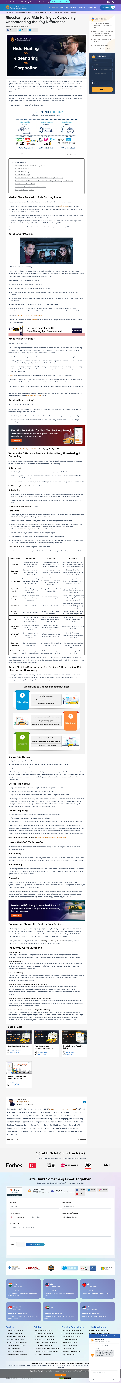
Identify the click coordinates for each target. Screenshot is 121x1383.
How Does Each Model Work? (25, 184)
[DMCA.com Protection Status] (65, 1378)
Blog (12, 12)
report (12, 375)
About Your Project (16, 1224)
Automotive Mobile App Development (30, 315)
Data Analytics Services (15, 1352)
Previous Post (12, 1140)
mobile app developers (33, 396)
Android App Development (16, 1336)
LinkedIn (34, 30)
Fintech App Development (71, 1336)
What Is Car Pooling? (22, 169)
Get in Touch (106, 7)
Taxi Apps (19, 12)
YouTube (81, 1194)
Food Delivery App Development (46, 1343)
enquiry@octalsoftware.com (17, 1291)
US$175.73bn (63, 206)
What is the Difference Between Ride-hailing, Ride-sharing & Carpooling (39, 178)
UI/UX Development (13, 1349)
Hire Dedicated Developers (100, 1330)
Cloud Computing (68, 1349)
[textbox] (96, 69)
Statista (34, 320)
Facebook (13, 30)
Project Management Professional (62, 1109)
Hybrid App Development (15, 1340)
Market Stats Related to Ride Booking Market (30, 166)
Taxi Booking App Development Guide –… (44, 1047)
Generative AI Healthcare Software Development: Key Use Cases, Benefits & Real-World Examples (103, 33)
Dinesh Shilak (23, 1102)
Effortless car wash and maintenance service (51, 837)
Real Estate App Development (45, 1336)
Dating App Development (43, 1346)
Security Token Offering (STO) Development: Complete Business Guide (102, 25)
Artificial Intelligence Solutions (73, 1333)
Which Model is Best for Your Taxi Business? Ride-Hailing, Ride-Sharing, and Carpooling (44, 181)
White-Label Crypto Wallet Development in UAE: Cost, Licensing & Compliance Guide (101, 47)
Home (8, 12)
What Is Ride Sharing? (22, 172)
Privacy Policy (86, 1371)
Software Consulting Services (17, 1343)
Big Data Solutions (69, 1355)
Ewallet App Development (43, 1330)
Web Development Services (16, 1346)
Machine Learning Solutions (72, 1352)
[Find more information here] (104, 1357)
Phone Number (15, 1213)
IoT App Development (70, 1343)
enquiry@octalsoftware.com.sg (17, 1314)
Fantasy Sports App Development (46, 1352)
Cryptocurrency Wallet (70, 1340)
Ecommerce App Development (17, 1355)
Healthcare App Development (45, 1340)
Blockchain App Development (72, 1330)
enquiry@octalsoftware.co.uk (90, 1291)
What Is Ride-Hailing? (22, 175)
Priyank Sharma (16, 1050)
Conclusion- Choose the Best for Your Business (30, 187)
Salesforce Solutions (70, 1346)
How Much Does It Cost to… (18, 1046)
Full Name (13, 1202)
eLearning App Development (44, 1333)
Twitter (24, 30)
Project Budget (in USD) (70, 1213)
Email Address (67, 1202)
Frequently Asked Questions (24, 190)
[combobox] (96, 69)
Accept (60, 1375)
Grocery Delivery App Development (47, 1349)
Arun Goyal (70, 1052)
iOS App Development (14, 1333)
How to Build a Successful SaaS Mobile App (102, 40)
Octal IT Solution (16, 1378)
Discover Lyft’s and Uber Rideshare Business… (17, 1078)
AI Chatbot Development (43, 1355)
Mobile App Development (15, 1330)
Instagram (104, 1189)
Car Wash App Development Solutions (26, 449)
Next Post (82, 1140)
